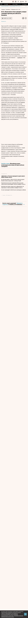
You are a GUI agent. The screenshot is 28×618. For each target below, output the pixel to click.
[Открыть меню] (26, 1)
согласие (15, 613)
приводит (19, 57)
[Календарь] (13, 1)
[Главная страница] (1, 1)
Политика (8, 9)
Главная (3, 9)
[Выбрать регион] (18, 1)
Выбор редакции (4, 6)
